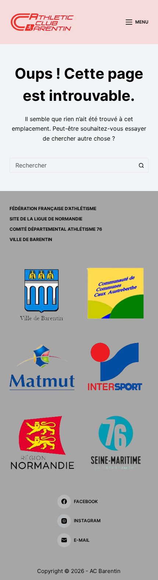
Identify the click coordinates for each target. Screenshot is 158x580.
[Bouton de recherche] (141, 165)
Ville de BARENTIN (31, 239)
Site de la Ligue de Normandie (46, 219)
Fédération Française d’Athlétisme (53, 208)
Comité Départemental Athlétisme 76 (56, 229)
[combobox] (72, 165)
